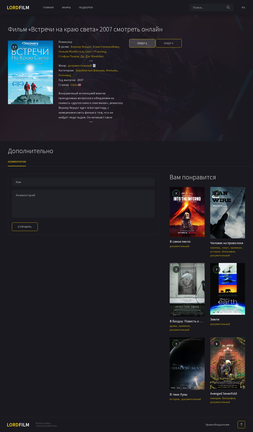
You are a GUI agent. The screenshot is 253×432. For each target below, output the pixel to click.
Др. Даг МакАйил (92, 56)
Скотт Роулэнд (95, 51)
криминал (236, 247)
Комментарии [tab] (17, 161)
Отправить (25, 226)
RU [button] (243, 7)
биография (228, 251)
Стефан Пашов (69, 56)
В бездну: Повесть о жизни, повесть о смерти (203, 321)
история (215, 251)
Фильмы (111, 70)
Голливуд (65, 75)
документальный (179, 246)
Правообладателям (217, 424)
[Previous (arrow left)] (6, 216)
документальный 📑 (82, 65)
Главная (48, 7)
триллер (215, 247)
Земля (214, 319)
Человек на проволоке (226, 243)
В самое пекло (180, 241)
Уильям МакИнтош (71, 51)
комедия (215, 398)
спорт (225, 247)
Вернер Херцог (81, 46)
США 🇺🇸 (76, 85)
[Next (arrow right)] (246, 216)
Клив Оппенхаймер (106, 46)
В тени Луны (178, 394)
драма (173, 326)
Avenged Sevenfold (223, 393)
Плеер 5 (169, 43)
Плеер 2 (142, 43)
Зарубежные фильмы (90, 70)
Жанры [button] (66, 7)
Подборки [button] (86, 7)
